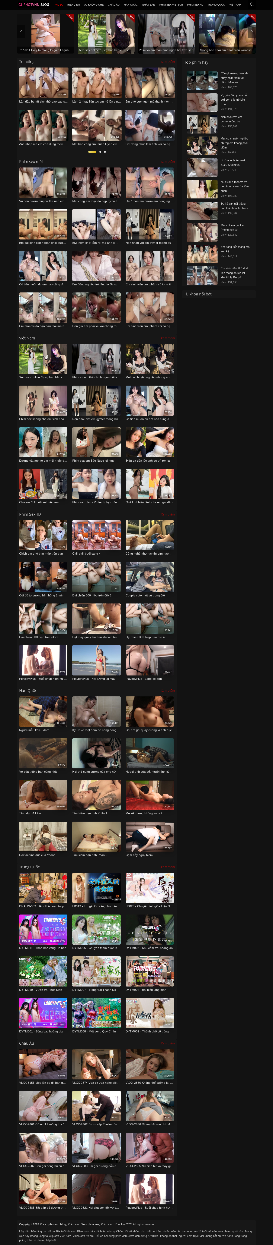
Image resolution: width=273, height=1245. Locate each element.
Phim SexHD (195, 4)
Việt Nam (235, 4)
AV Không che (94, 4)
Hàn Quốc (131, 4)
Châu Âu (114, 4)
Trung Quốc (216, 4)
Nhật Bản (148, 4)
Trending (73, 4)
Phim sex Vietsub (171, 4)
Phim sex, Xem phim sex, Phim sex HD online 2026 (100, 1224)
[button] (92, 152)
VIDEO (59, 4)
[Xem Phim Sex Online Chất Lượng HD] (34, 5)
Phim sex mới (31, 161)
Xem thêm (168, 62)
